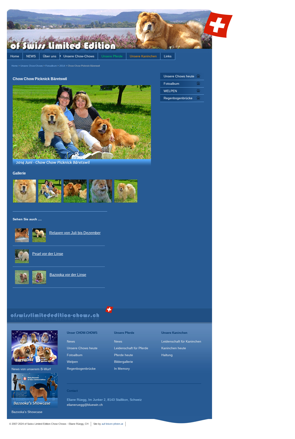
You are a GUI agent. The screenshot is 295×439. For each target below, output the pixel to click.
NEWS (31, 56)
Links (167, 56)
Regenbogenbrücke (178, 98)
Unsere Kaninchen (143, 56)
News (71, 341)
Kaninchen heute (173, 348)
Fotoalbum (51, 65)
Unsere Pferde (112, 56)
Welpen (72, 361)
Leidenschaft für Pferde (131, 348)
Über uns (49, 56)
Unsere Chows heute (179, 76)
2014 (62, 65)
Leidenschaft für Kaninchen (181, 341)
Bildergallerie (123, 361)
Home (14, 56)
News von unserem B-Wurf (31, 369)
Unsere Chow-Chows (78, 56)
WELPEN (170, 91)
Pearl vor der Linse (47, 254)
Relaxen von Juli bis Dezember (74, 233)
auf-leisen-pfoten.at (112, 423)
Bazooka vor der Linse (68, 275)
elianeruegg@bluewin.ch (85, 405)
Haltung (167, 355)
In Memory (122, 368)
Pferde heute (123, 355)
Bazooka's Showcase (27, 412)
